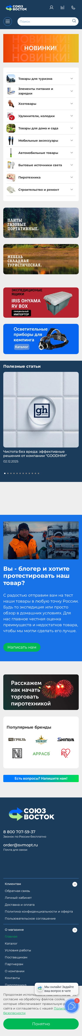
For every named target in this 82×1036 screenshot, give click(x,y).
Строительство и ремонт (38, 190)
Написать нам (21, 647)
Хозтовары (27, 104)
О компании (14, 971)
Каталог (11, 943)
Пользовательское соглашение (30, 918)
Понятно (41, 1024)
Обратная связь (17, 891)
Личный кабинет (18, 898)
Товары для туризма (35, 79)
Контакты (12, 978)
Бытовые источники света (40, 165)
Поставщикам (16, 957)
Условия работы (18, 950)
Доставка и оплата (20, 905)
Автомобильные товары (38, 153)
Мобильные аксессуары (38, 141)
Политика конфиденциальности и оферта (39, 911)
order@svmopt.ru (20, 844)
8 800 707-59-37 (19, 831)
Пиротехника (29, 177)
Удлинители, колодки (36, 116)
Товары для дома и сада (38, 128)
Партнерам (14, 964)
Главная (11, 936)
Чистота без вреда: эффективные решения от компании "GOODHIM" (35, 453)
